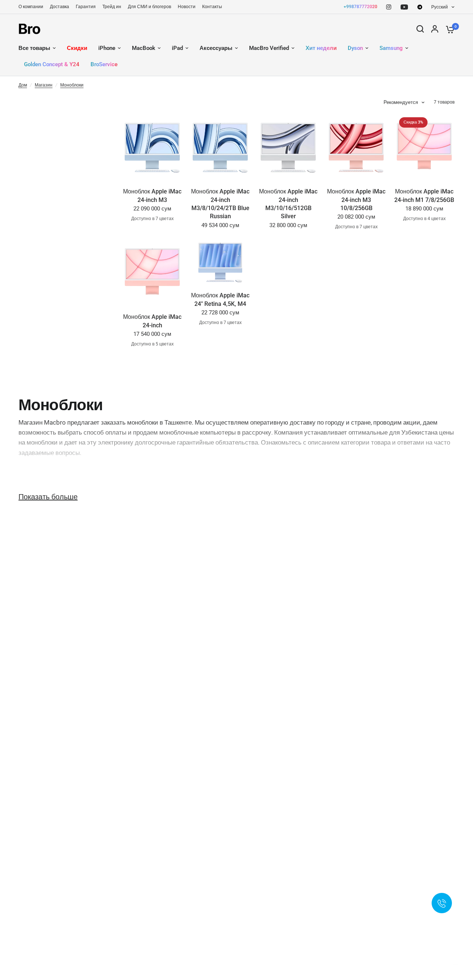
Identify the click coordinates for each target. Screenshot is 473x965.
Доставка (59, 6)
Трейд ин (111, 6)
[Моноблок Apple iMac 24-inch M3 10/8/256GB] (356, 146)
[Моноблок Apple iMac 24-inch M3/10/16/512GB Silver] (288, 146)
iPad (177, 48)
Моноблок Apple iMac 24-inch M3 (152, 195)
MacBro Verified (269, 48)
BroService (104, 64)
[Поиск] (420, 29)
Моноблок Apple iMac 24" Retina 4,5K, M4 (220, 299)
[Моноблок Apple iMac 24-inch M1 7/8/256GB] (424, 146)
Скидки (77, 48)
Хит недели (321, 48)
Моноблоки (72, 85)
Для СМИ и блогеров (149, 6)
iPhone (106, 48)
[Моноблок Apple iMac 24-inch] (152, 271)
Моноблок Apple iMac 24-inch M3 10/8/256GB (356, 200)
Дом (22, 85)
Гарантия (86, 6)
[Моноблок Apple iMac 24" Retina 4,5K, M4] (220, 260)
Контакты (212, 6)
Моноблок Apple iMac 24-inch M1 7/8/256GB (424, 195)
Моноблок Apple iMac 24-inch (152, 320)
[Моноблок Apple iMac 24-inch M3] (152, 146)
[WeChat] (420, 7)
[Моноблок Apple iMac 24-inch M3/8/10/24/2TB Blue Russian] (220, 146)
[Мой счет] (435, 29)
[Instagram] (389, 7)
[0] (448, 29)
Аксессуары (216, 48)
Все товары (34, 48)
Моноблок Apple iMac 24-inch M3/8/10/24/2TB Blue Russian (220, 204)
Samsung (391, 48)
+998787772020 (360, 6)
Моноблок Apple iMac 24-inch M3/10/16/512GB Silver (288, 204)
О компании (30, 6)
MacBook (143, 48)
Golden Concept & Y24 (51, 64)
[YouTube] (404, 7)
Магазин (43, 85)
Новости (186, 6)
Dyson (355, 48)
